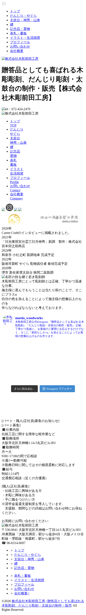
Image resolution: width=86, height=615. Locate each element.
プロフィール (20, 42)
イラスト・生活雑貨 (25, 37)
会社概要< (21, 593)
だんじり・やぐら (23, 15)
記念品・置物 (20, 29)
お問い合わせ (20, 46)
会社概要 (16, 51)
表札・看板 (18, 33)
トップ (15, 11)
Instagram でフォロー (59, 388)
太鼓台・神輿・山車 (25, 20)
